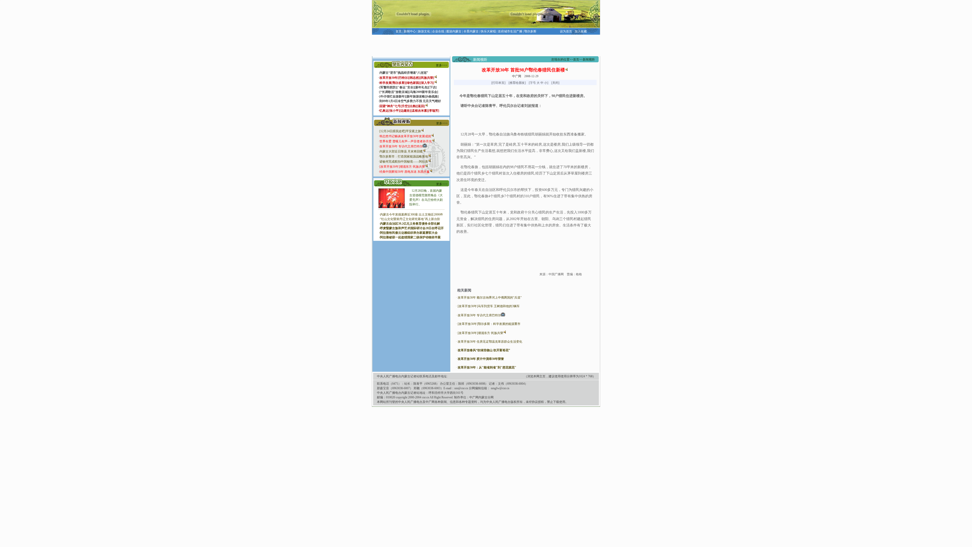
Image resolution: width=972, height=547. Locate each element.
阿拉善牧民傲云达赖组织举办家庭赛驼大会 (409, 233)
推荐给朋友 (517, 83)
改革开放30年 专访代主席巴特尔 (479, 315)
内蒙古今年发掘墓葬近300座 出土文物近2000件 (411, 214)
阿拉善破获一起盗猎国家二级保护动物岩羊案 (410, 237)
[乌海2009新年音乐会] (423, 92)
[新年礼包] (421, 87)
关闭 (555, 83)
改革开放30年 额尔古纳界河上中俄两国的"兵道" (490, 297)
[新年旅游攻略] (416, 96)
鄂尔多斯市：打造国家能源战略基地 (403, 156)
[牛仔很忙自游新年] (392, 96)
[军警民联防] (388, 87)
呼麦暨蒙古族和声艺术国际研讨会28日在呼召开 (412, 228)
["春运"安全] (405, 87)
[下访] (433, 87)
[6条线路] (432, 96)
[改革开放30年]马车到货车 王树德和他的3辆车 (489, 306)
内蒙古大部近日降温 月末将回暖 (401, 151)
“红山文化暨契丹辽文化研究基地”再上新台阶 (410, 219)
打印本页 (498, 83)
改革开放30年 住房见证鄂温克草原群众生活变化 (490, 341)
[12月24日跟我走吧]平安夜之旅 (400, 131)
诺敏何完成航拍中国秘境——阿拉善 (403, 161)
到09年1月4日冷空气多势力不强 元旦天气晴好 (410, 101)
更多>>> (441, 65)
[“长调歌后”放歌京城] (394, 92)
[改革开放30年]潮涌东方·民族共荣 (480, 333)
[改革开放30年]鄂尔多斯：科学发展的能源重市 (489, 324)
